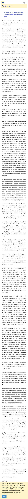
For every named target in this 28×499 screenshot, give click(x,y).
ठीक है (4, 496)
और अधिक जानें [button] (17, 492)
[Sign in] (24, 2)
